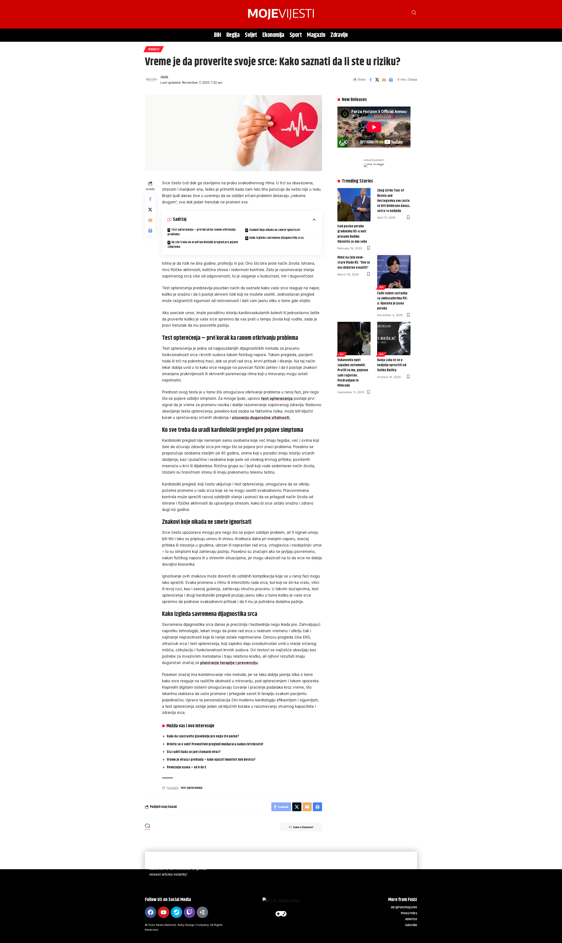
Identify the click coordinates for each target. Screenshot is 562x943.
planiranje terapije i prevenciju (229, 663)
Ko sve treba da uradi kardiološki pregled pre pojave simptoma (203, 244)
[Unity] (202, 912)
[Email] (384, 79)
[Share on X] (377, 79)
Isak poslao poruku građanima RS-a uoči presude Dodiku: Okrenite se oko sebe (352, 234)
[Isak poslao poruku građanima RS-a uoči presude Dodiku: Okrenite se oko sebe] (354, 204)
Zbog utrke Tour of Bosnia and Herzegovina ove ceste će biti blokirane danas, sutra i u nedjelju (393, 201)
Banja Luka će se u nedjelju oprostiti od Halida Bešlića (391, 365)
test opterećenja (277, 398)
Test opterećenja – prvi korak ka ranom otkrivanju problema (202, 232)
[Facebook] (150, 912)
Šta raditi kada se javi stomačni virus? (194, 752)
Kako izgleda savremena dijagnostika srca (276, 237)
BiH (381, 287)
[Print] (391, 79)
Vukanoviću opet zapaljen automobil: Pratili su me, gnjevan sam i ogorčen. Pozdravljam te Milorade (352, 372)
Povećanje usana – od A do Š (186, 767)
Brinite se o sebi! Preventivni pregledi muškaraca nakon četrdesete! (215, 744)
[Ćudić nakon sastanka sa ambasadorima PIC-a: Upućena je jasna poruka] (394, 271)
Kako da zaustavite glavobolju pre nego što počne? (203, 736)
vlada (164, 77)
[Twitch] (189, 912)
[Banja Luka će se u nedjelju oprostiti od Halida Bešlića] (394, 338)
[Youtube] (163, 912)
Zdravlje (154, 49)
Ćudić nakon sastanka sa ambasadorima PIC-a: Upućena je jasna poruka (392, 301)
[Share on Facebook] (370, 79)
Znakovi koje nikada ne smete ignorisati (274, 230)
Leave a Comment (303, 827)
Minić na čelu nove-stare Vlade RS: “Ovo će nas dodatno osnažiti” (353, 262)
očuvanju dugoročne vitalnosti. (261, 417)
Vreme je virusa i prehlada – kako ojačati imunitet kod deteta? (211, 759)
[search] (150, 14)
